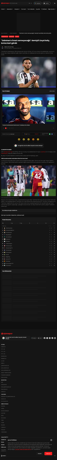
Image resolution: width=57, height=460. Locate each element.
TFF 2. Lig (3, 351)
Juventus (17, 36)
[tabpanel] (28, 245)
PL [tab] (29, 223)
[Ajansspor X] (47, 338)
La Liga (2, 361)
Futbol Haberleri (13, 33)
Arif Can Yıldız (10, 47)
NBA (2, 382)
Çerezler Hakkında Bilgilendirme (23, 449)
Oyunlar (38, 9)
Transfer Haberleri (5, 375)
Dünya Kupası (4, 377)
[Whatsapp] (49, 134)
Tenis (2, 420)
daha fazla (52, 91)
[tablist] (28, 223)
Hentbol (3, 406)
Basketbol (9, 9)
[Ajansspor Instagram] (50, 338)
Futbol (2, 9)
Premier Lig (3, 358)
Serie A (2, 363)
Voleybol (16, 9)
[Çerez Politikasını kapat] (51, 440)
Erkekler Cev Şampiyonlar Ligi (8, 396)
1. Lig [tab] (12, 223)
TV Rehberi (44, 9)
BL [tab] (54, 223)
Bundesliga (4, 356)
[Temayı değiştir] (54, 3)
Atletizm (3, 413)
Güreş (2, 408)
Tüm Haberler (31, 9)
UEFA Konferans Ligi (5, 370)
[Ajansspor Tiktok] (52, 338)
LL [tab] (37, 223)
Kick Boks (3, 418)
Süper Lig (3, 346)
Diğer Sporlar (51, 9)
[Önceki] (3, 128)
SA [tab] (45, 223)
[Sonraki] (53, 128)
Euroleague (4, 384)
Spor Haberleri (4, 33)
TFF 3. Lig (3, 353)
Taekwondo (4, 432)
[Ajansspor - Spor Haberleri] (5, 3)
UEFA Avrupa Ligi (5, 368)
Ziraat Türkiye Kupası (6, 372)
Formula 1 (23, 9)
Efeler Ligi (3, 399)
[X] (54, 134)
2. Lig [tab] (21, 223)
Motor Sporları (5, 410)
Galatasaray (11, 36)
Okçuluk (3, 429)
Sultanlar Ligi (4, 401)
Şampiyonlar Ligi (5, 36)
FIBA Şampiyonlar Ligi (6, 387)
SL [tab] (2, 223)
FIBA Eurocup (4, 389)
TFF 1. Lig (3, 349)
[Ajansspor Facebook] (44, 338)
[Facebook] (52, 134)
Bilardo (3, 425)
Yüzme (2, 422)
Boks (2, 415)
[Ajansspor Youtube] (55, 338)
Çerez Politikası (4, 437)
